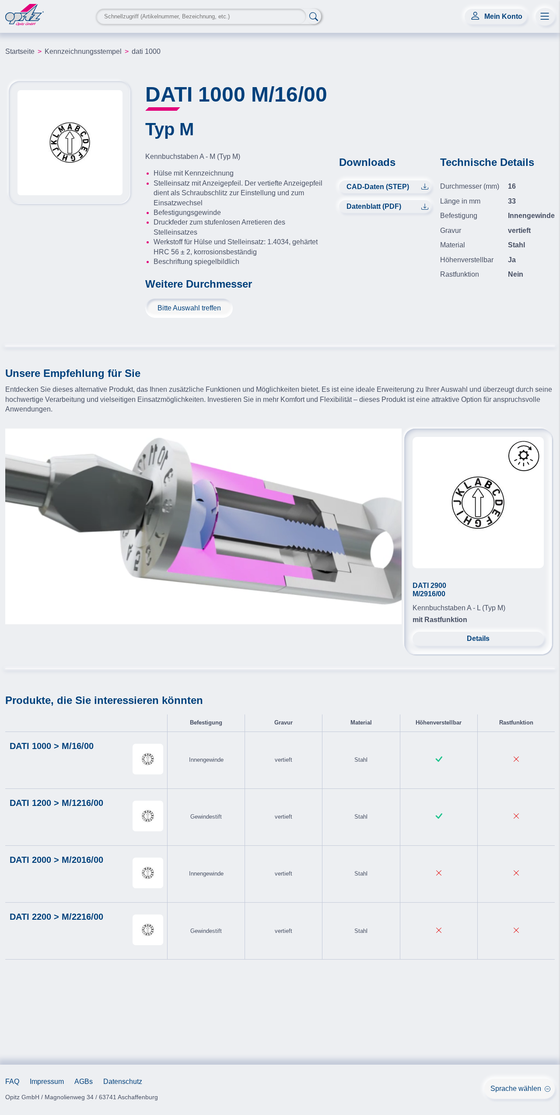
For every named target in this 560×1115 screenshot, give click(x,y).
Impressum (47, 1081)
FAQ (12, 1081)
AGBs (83, 1081)
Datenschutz (122, 1081)
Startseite (20, 51)
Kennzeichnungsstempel (83, 51)
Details (478, 638)
